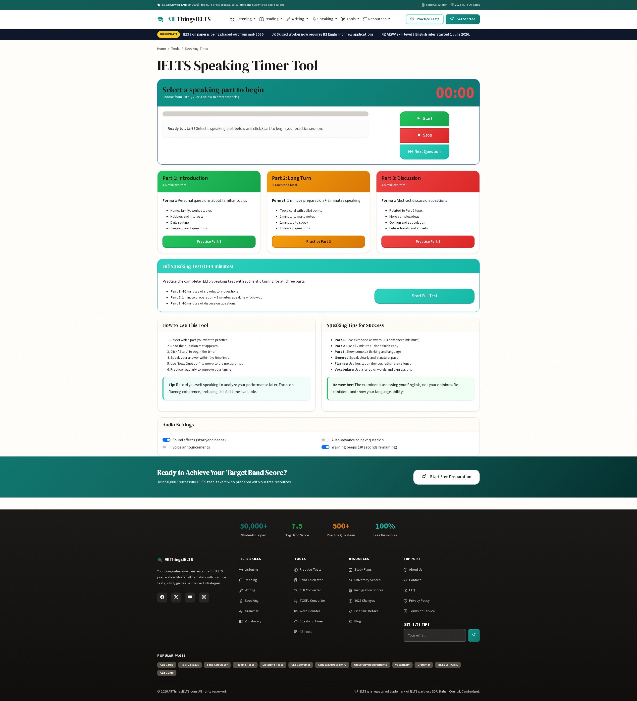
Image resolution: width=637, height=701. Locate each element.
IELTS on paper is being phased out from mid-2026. (224, 34)
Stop (427, 135)
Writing (250, 590)
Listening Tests (273, 665)
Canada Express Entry (332, 665)
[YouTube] (190, 597)
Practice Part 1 (209, 241)
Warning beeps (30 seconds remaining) (364, 447)
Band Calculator (436, 4)
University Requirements (370, 665)
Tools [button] (351, 19)
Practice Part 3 (428, 241)
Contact (415, 580)
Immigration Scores (368, 590)
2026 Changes (364, 600)
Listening (251, 569)
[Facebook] (162, 597)
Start (427, 119)
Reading (251, 580)
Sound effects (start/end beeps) (199, 440)
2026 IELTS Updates (467, 4)
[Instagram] (204, 597)
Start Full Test (424, 296)
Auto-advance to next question (357, 440)
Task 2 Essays (190, 665)
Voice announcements (191, 447)
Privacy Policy (419, 600)
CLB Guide (166, 673)
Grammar (252, 611)
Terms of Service (422, 611)
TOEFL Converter (312, 600)
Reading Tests (245, 665)
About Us (416, 569)
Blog (357, 621)
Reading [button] (272, 19)
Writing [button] (298, 19)
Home (161, 48)
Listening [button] (244, 19)
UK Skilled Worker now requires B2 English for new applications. (322, 34)
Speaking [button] (325, 19)
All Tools (306, 631)
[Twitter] (176, 597)
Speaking (252, 600)
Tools (175, 48)
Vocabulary (253, 621)
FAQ (412, 590)
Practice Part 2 (318, 241)
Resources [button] (377, 19)
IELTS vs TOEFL (448, 665)
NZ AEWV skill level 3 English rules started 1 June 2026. (425, 34)
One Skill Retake (366, 611)
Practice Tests (428, 18)
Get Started (466, 18)
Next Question (428, 152)
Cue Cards (166, 665)
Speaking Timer (311, 621)
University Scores (367, 580)
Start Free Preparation (450, 477)
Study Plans (363, 569)
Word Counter (310, 611)
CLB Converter (310, 590)
